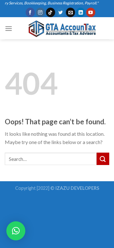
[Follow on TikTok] (50, 12)
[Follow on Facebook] (30, 12)
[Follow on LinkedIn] (80, 12)
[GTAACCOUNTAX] (60, 28)
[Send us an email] (70, 12)
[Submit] (103, 159)
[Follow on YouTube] (90, 12)
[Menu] (8, 28)
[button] (15, 230)
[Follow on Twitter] (60, 12)
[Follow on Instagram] (40, 12)
